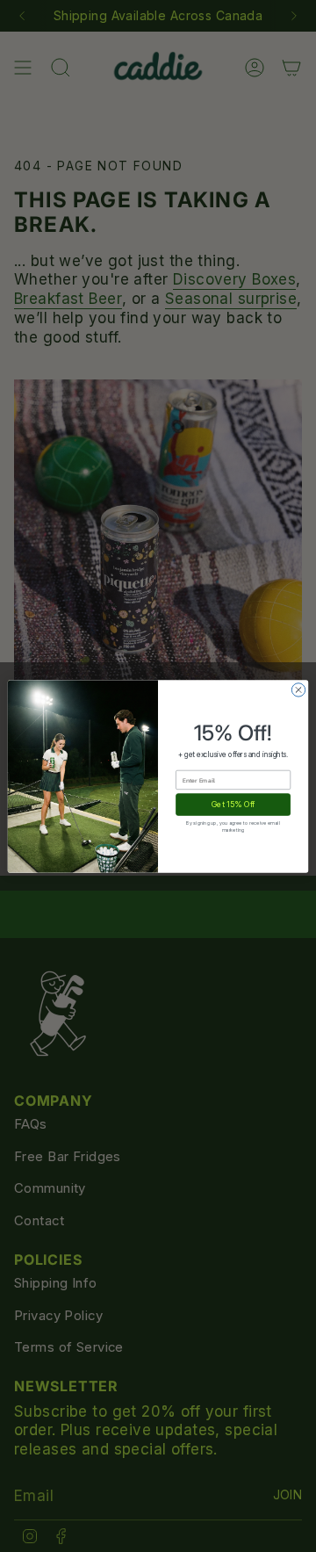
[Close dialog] (298, 689)
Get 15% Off (233, 804)
